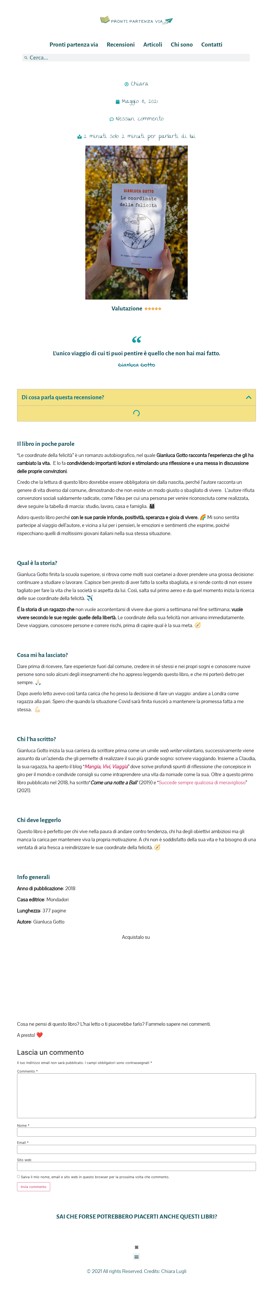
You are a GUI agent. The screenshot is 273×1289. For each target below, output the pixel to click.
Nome (23, 1125)
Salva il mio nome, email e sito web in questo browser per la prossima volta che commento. (95, 1177)
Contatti (211, 44)
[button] (248, 397)
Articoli (152, 44)
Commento (27, 1071)
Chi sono (182, 44)
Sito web (24, 1160)
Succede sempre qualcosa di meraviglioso (202, 782)
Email (23, 1142)
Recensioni (121, 44)
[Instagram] (136, 1247)
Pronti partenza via (73, 44)
